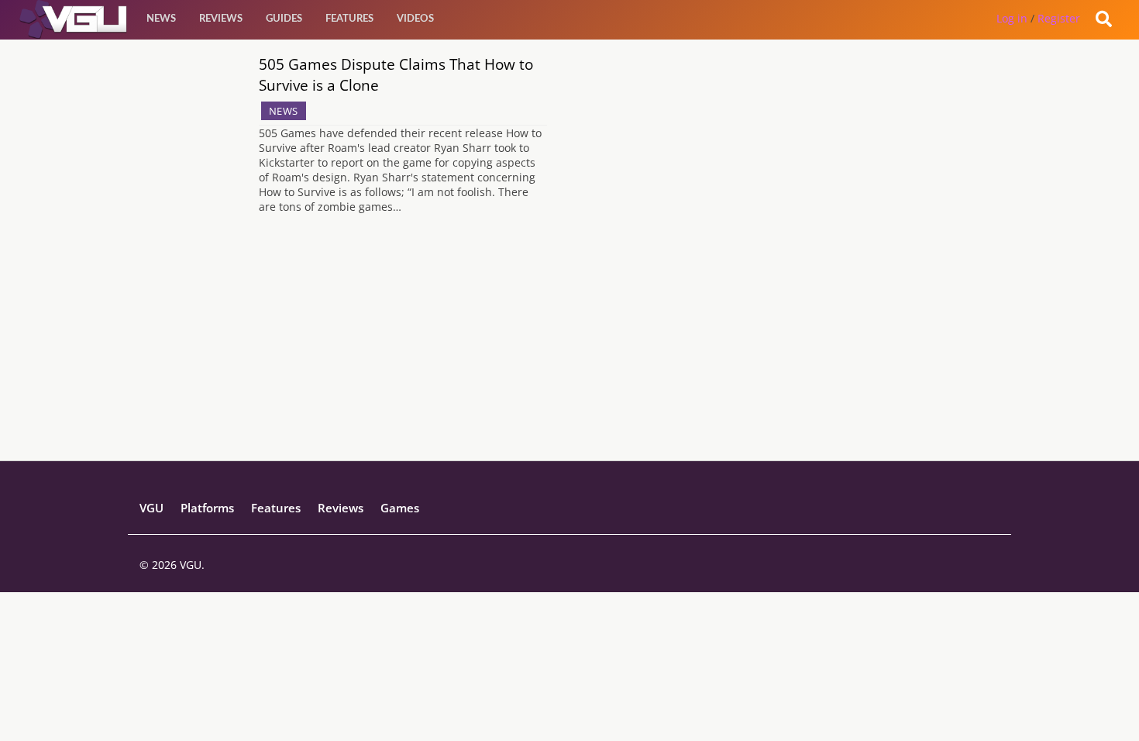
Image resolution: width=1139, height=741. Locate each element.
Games (399, 507)
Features (349, 19)
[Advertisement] (569, 351)
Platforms (207, 507)
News (161, 19)
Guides (284, 19)
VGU (151, 507)
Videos (415, 19)
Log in (1011, 18)
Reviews (221, 19)
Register (1058, 18)
